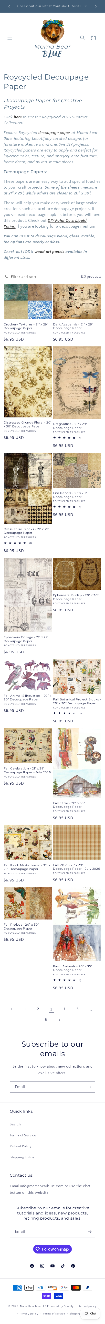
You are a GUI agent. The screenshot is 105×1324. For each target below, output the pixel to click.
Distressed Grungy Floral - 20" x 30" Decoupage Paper (28, 424)
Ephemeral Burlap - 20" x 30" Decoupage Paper (76, 597)
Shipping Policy (22, 1157)
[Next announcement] (96, 6)
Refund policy (87, 1306)
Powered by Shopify (60, 1306)
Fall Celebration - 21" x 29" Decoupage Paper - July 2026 (27, 770)
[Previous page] (11, 1009)
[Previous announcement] (9, 6)
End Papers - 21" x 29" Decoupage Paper (70, 495)
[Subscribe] (89, 1087)
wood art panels (49, 252)
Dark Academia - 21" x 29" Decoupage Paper (73, 326)
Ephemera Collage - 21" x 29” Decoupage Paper (26, 639)
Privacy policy (29, 1313)
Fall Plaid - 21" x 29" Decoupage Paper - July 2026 (76, 867)
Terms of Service (23, 1135)
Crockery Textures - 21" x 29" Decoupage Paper (26, 326)
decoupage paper (54, 133)
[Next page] (59, 1020)
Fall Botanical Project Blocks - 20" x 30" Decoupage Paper (77, 701)
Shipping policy (80, 1313)
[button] (9, 37)
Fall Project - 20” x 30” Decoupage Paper (21, 926)
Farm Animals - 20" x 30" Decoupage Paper (72, 968)
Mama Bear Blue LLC (33, 1306)
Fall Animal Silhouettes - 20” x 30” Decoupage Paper (28, 697)
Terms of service (54, 1313)
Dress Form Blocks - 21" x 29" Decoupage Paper (26, 531)
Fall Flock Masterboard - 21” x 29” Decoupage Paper (27, 867)
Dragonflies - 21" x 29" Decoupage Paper (70, 426)
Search (15, 1124)
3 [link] (51, 1009)
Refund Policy (21, 1146)
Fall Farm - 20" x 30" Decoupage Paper (69, 805)
